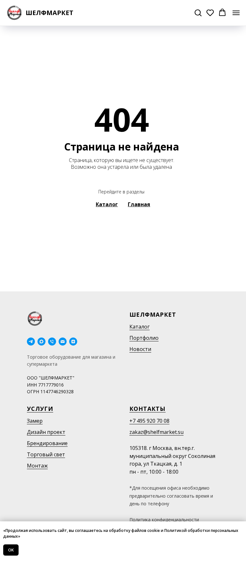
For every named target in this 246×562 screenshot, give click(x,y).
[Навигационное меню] (236, 13)
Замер (35, 420)
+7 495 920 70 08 (149, 420)
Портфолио (144, 337)
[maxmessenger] (41, 342)
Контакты (147, 408)
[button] (198, 12)
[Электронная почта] (63, 342)
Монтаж (37, 465)
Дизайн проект (46, 432)
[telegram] (31, 342)
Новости (140, 349)
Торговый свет (46, 454)
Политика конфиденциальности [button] (164, 520)
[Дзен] (73, 342)
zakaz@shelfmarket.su (156, 432)
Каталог (139, 326)
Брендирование (47, 443)
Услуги (40, 408)
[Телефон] (52, 342)
